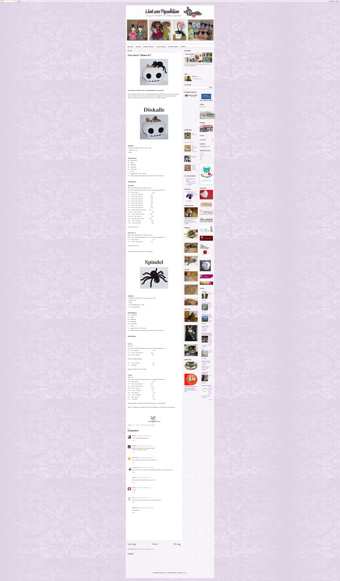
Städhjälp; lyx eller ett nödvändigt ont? (191, 182)
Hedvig (134, 488)
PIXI (203, 349)
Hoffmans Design (206, 315)
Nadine (134, 477)
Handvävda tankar (206, 303)
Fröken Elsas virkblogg (205, 373)
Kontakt (138, 47)
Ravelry (202, 155)
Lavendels (204, 291)
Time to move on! (189, 142)
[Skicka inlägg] (129, 425)
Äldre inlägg (177, 544)
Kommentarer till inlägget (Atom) (145, 549)
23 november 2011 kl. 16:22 (143, 488)
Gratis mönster (161, 47)
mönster (149, 425)
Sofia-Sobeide (135, 467)
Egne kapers (210, 293)
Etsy (201, 159)
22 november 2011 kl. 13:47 (147, 467)
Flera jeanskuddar (210, 306)
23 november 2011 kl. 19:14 (141, 498)
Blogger (185, 573)
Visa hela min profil (197, 79)
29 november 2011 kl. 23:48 (146, 508)
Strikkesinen (135, 457)
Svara (133, 440)
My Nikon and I (190, 192)
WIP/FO (183, 47)
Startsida (130, 47)
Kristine (134, 436)
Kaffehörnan (135, 508)
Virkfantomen (205, 367)
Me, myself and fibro (190, 179)
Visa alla (210, 399)
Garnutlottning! (194, 157)
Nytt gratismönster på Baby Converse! (194, 149)
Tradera (202, 153)
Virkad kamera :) (195, 195)
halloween (143, 425)
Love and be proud (206, 386)
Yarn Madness (205, 326)
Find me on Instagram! (204, 328)
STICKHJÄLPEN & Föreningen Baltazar (207, 334)
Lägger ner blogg (206, 362)
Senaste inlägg (132, 544)
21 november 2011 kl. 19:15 (146, 457)
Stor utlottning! (194, 134)
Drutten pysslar (206, 361)
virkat (153, 425)
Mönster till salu (148, 47)
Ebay (201, 157)
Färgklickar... (210, 351)
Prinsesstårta (205, 368)
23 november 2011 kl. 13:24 (143, 477)
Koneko (196, 76)
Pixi (133, 498)
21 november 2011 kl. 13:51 (143, 436)
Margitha (134, 446)
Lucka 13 (209, 376)
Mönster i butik (173, 47)
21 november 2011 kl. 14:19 (144, 446)
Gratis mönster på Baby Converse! (194, 168)
